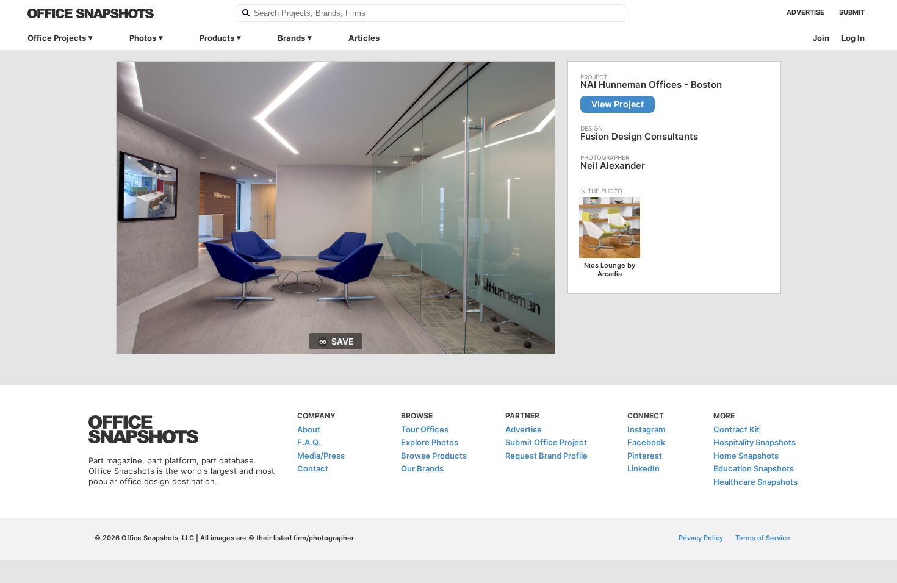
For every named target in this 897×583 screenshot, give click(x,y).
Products (217, 38)
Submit (852, 12)
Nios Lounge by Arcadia (609, 269)
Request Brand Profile (546, 455)
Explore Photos (429, 442)
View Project (617, 104)
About (308, 429)
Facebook (646, 442)
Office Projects (56, 38)
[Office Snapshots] (123, 13)
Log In (853, 38)
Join (821, 38)
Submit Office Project (546, 442)
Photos (142, 38)
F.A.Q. (308, 442)
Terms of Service (762, 538)
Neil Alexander (612, 165)
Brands (291, 38)
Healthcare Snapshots (755, 482)
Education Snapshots (753, 468)
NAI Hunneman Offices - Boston (651, 85)
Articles (364, 38)
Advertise (805, 12)
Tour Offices (424, 429)
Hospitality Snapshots (754, 442)
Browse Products (434, 455)
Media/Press (321, 455)
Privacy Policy (701, 538)
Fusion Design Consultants (639, 136)
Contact (312, 468)
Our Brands (422, 468)
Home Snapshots (746, 455)
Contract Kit (736, 429)
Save (342, 341)
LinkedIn (643, 468)
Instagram (646, 429)
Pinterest (644, 455)
